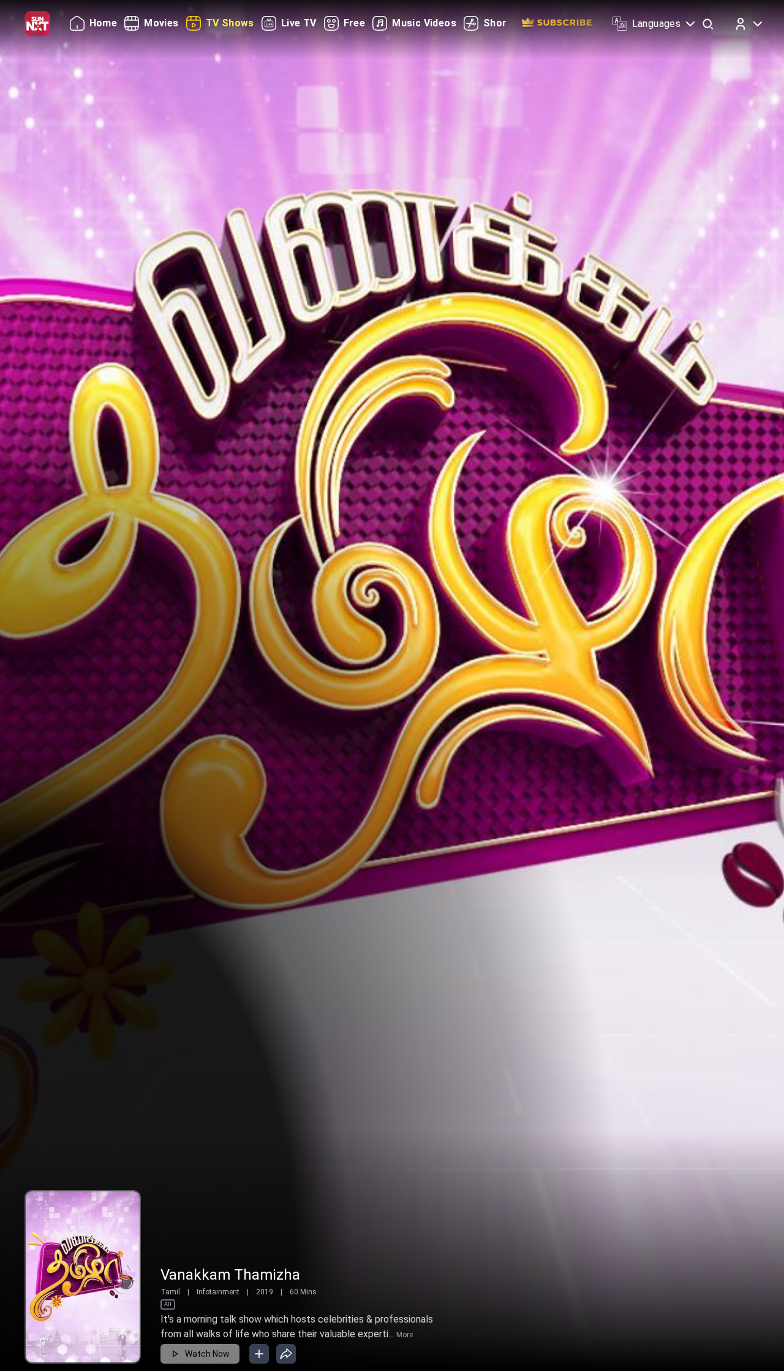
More (404, 1335)
